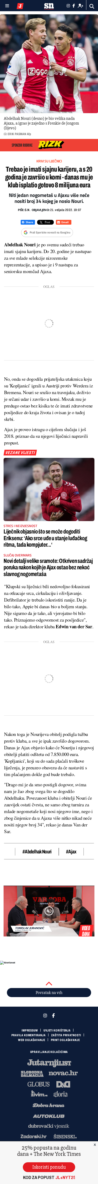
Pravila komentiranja (28, 1035)
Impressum (30, 1030)
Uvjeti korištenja (57, 1030)
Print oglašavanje (65, 1040)
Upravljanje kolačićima (49, 1052)
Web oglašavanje (31, 1040)
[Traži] (92, 6)
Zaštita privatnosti (66, 1035)
